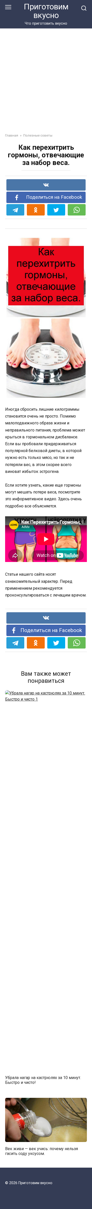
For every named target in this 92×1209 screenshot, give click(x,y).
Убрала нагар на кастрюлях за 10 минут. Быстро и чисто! (43, 1080)
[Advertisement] (46, 77)
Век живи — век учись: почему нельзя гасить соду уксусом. (41, 1151)
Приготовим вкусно (46, 11)
